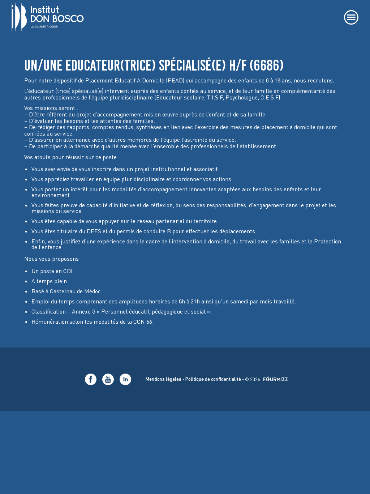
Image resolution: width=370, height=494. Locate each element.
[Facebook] (90, 379)
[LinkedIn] (125, 379)
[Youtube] (108, 379)
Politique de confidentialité (213, 379)
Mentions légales (163, 379)
